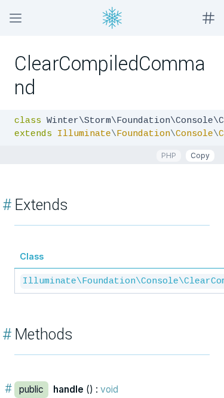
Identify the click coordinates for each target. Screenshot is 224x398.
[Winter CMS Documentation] (112, 18)
